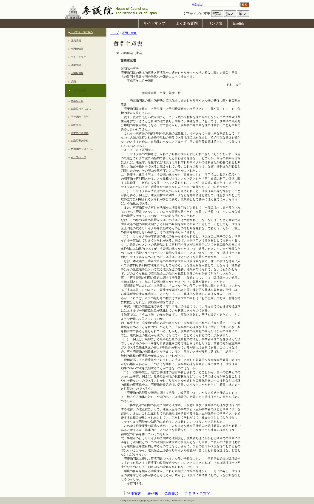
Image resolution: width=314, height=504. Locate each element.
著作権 (152, 494)
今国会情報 (77, 48)
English (238, 23)
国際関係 (76, 125)
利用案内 (134, 494)
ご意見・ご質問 (197, 494)
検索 (244, 4)
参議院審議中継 (79, 140)
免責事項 (171, 494)
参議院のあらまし (81, 108)
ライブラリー (78, 56)
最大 (243, 13)
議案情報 (76, 65)
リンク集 (215, 23)
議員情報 (76, 40)
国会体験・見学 (79, 116)
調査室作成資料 (79, 133)
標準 (217, 13)
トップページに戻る (81, 32)
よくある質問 (187, 23)
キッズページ (78, 157)
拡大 (230, 13)
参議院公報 (77, 101)
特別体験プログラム (82, 148)
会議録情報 (77, 73)
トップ (114, 33)
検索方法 (197, 4)
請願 (73, 81)
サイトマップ (154, 23)
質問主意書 (80, 90)
